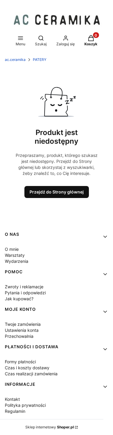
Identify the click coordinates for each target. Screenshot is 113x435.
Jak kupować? (19, 298)
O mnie (12, 249)
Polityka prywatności (25, 405)
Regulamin (15, 411)
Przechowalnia (19, 336)
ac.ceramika (15, 59)
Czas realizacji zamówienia (31, 373)
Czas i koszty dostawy (27, 367)
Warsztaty (15, 255)
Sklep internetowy (49, 427)
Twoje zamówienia (23, 324)
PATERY (39, 59)
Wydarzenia (16, 261)
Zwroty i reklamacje (24, 286)
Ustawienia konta (22, 330)
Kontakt (12, 399)
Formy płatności (20, 361)
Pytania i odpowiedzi (25, 292)
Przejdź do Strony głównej (57, 191)
